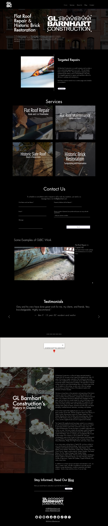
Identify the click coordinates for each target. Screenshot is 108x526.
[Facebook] (47, 517)
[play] (93, 283)
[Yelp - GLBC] (65, 517)
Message (21, 220)
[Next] (99, 316)
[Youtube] (58, 517)
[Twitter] (51, 517)
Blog (71, 480)
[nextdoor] (40, 517)
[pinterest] (69, 517)
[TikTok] (62, 517)
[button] (62, 89)
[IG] (44, 517)
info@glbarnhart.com (60, 199)
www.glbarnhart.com (52, 510)
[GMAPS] (36, 517)
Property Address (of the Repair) (62, 202)
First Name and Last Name (26, 202)
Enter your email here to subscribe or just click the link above (51, 485)
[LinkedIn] (54, 517)
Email (20, 211)
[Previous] (9, 316)
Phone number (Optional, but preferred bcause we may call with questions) (71, 212)
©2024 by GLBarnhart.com (53, 521)
